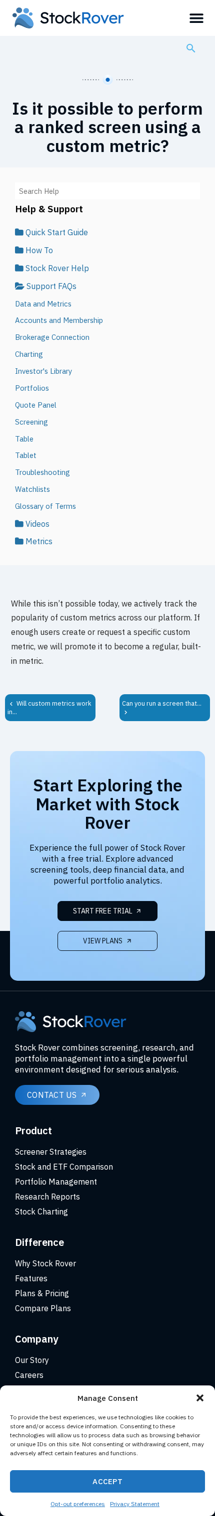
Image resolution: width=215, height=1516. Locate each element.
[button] (200, 1398)
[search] (191, 48)
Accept (107, 1481)
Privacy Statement (135, 1504)
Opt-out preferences (77, 1504)
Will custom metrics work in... (50, 707)
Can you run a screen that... (162, 703)
